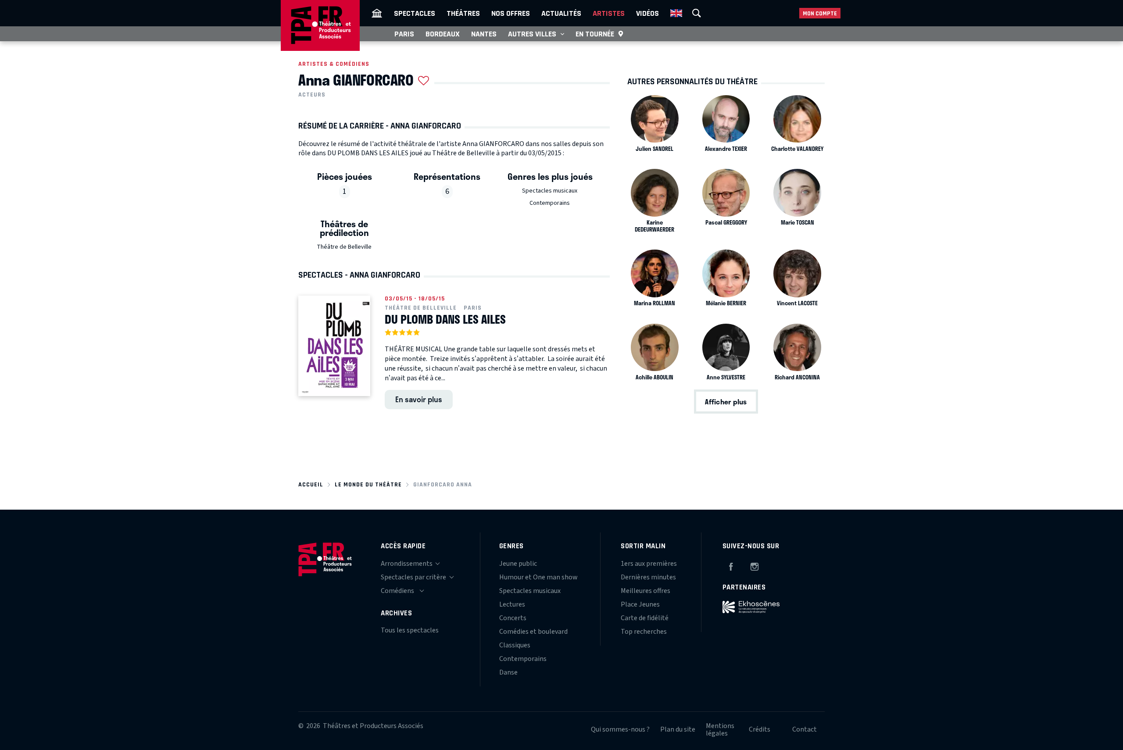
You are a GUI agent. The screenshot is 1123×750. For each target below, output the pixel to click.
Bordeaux (443, 33)
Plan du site (677, 729)
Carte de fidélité (645, 618)
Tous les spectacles (410, 630)
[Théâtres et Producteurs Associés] (376, 13)
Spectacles (414, 13)
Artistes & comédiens (333, 64)
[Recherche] (696, 13)
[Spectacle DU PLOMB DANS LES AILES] (334, 346)
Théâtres (463, 13)
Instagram (754, 565)
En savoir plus (418, 399)
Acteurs (311, 95)
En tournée (595, 33)
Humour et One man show (538, 577)
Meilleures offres (645, 591)
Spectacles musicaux (549, 190)
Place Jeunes (640, 604)
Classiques (514, 645)
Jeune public (518, 563)
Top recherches (644, 631)
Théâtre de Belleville (344, 247)
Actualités (561, 13)
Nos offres (510, 13)
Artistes (609, 13)
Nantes (484, 33)
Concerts (512, 618)
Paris (404, 33)
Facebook (730, 565)
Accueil (310, 484)
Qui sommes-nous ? (620, 729)
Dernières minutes (648, 577)
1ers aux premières (649, 563)
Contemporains (549, 203)
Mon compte (820, 13)
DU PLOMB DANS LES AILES (445, 319)
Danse (508, 672)
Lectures (512, 604)
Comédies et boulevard (533, 631)
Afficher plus (726, 401)
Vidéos (647, 13)
